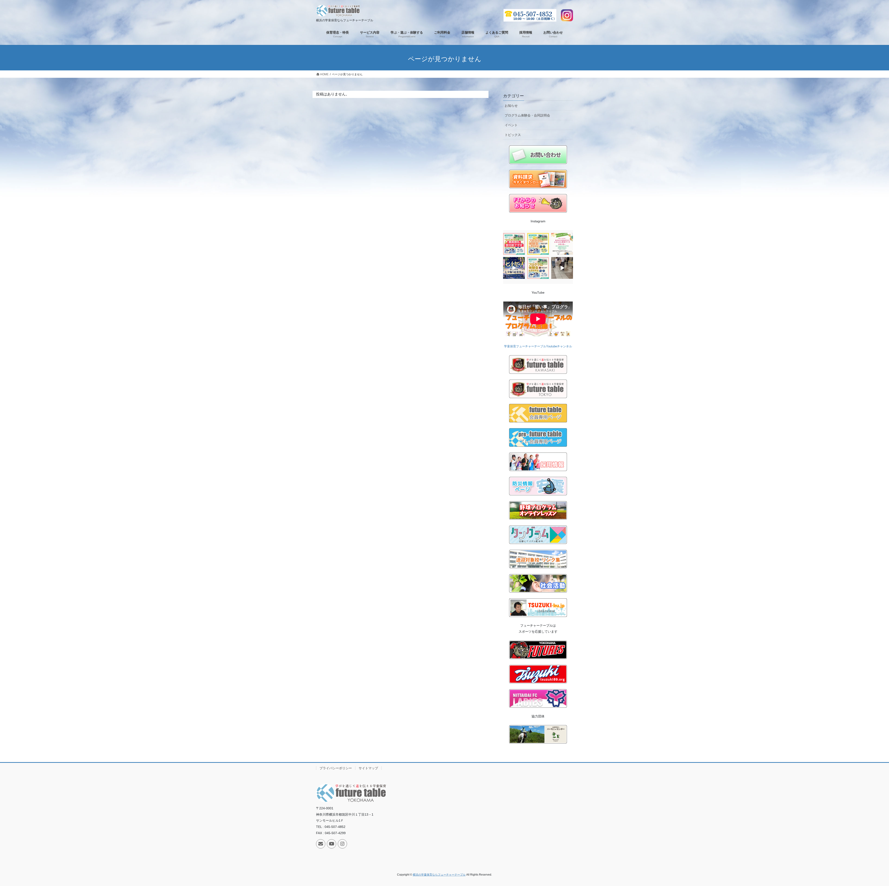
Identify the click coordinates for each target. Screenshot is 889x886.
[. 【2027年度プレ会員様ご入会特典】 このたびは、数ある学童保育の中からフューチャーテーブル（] (562, 244)
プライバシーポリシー (335, 768)
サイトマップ (368, 768)
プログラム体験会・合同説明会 (527, 115)
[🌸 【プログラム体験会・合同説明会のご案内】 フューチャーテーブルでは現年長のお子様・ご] (538, 268)
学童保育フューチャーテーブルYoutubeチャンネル (538, 346)
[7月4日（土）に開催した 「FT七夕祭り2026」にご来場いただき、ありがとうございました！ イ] (514, 268)
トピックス (513, 135)
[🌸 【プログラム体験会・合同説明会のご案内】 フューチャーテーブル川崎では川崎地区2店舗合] (514, 244)
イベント (511, 125)
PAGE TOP (866, 855)
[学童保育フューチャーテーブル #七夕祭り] (562, 268)
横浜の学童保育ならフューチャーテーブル (439, 874)
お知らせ (511, 105)
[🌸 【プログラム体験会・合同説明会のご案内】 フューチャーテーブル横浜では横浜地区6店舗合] (538, 244)
